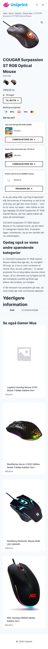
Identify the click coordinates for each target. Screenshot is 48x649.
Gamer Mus (7, 76)
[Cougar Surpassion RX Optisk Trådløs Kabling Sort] (13, 82)
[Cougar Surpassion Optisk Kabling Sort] (6, 82)
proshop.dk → (24, 188)
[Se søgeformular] (37, 5)
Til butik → (12, 100)
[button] (42, 22)
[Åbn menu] (42, 5)
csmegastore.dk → (24, 139)
